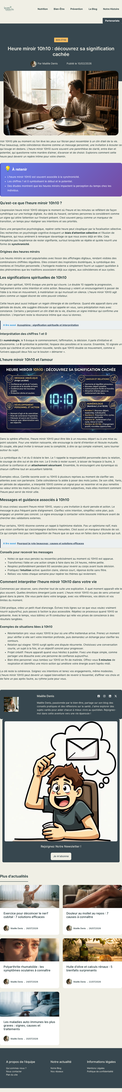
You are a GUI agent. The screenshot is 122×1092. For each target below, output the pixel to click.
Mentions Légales (96, 1068)
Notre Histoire (111, 8)
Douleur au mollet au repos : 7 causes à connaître (87, 915)
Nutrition (43, 8)
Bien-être (59, 8)
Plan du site (12, 1074)
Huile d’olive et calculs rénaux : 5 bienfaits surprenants (89, 968)
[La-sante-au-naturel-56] (9, 9)
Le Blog (93, 8)
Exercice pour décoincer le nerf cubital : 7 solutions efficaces (26, 915)
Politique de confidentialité (100, 1071)
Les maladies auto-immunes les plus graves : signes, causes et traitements (29, 1025)
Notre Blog (56, 1068)
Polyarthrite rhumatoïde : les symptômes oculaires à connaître (27, 968)
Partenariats (112, 20)
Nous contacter (14, 1071)
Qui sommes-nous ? (16, 1068)
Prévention (76, 8)
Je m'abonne (61, 856)
